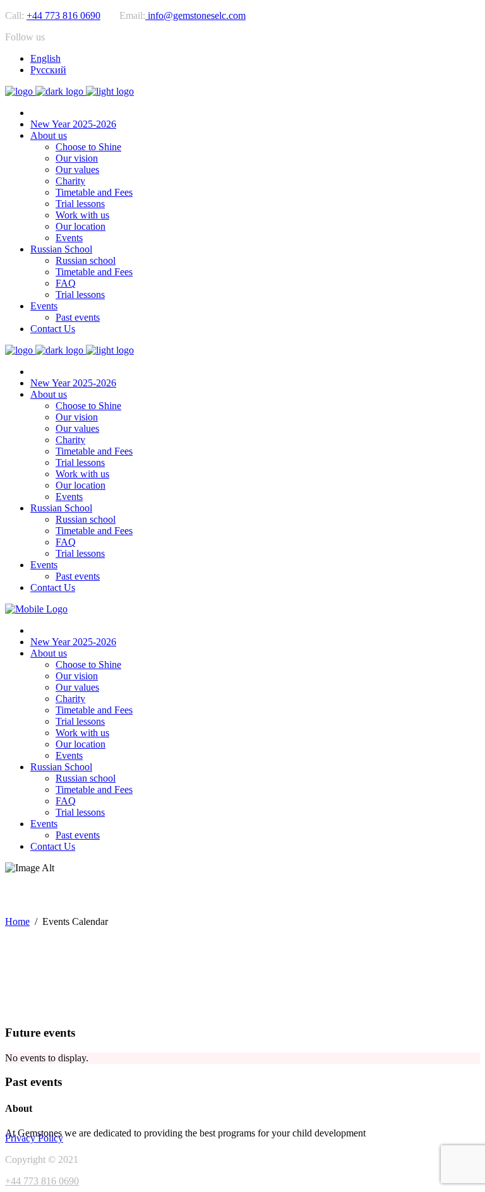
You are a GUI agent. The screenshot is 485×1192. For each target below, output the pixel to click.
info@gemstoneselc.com (195, 15)
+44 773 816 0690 (63, 15)
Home (17, 921)
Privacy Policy (34, 1138)
